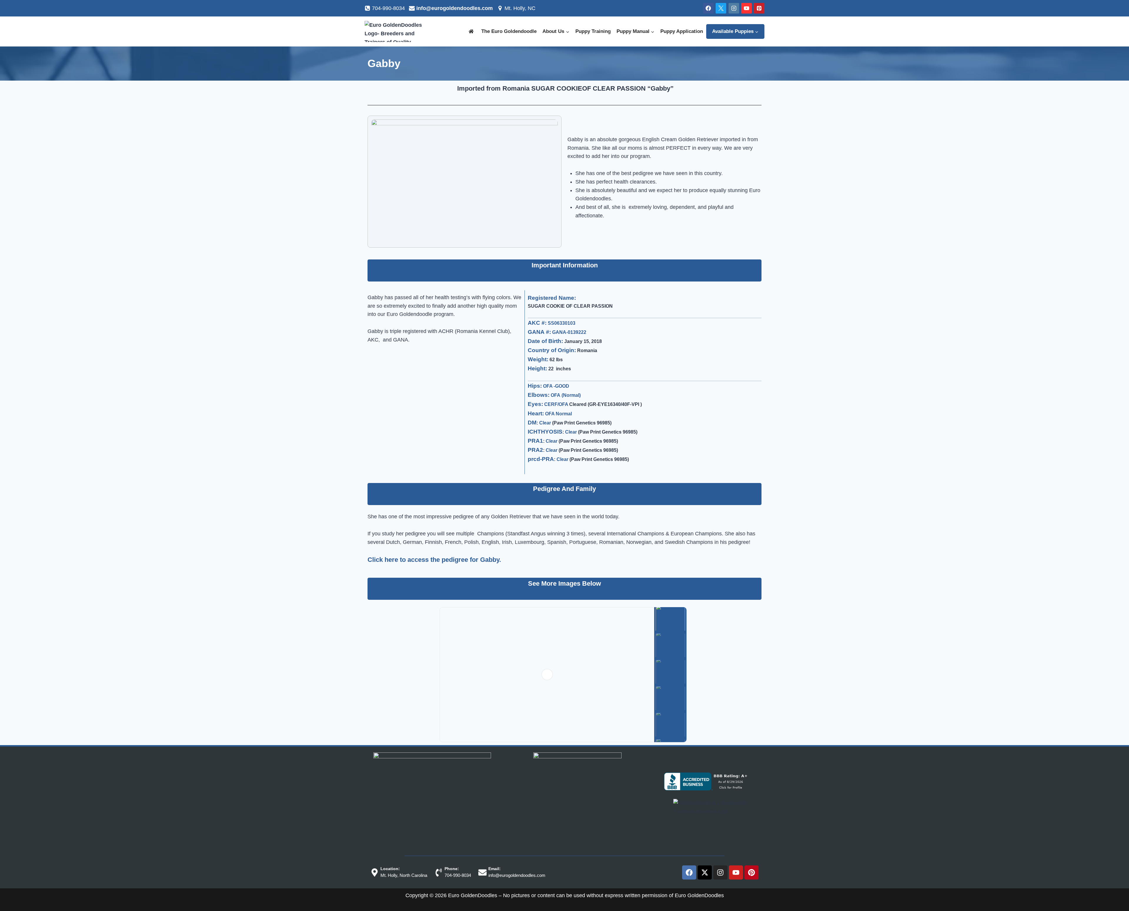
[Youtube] (736, 872)
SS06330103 (560, 323)
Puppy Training (589, 31)
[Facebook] (708, 8)
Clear (545, 423)
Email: (498, 868)
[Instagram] (734, 8)
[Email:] (486, 872)
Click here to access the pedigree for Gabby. (437, 559)
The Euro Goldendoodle (504, 31)
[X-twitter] (705, 872)
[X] (721, 8)
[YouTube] (746, 8)
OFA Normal (560, 414)
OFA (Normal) (565, 395)
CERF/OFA (554, 404)
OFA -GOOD (555, 386)
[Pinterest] (759, 8)
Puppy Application (680, 31)
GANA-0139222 (567, 332)
